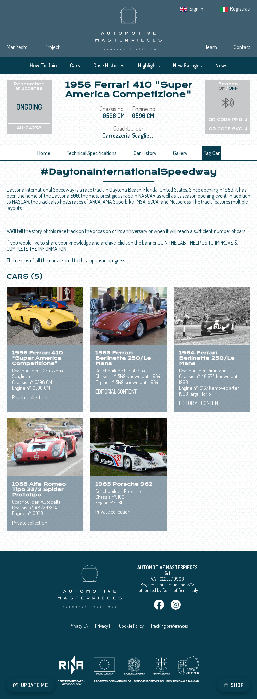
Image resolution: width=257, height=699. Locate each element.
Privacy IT (103, 626)
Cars (75, 65)
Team (211, 46)
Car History (145, 153)
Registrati (240, 8)
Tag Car (212, 153)
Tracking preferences (169, 626)
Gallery (180, 153)
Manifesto (17, 46)
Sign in (196, 8)
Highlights (149, 65)
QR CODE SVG (225, 129)
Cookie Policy (131, 626)
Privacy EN (78, 626)
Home (43, 153)
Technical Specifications (92, 153)
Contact (242, 46)
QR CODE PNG (225, 119)
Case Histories (108, 65)
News (221, 65)
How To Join (43, 65)
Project (52, 46)
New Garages (187, 65)
